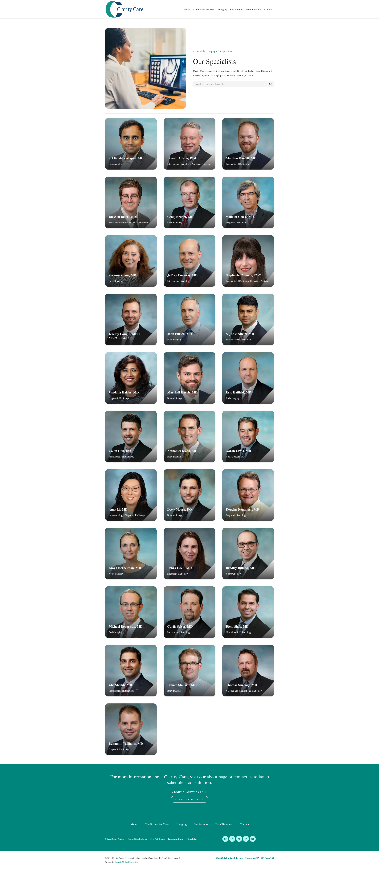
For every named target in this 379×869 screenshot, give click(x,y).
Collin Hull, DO (120, 450)
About (134, 824)
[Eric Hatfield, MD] (248, 378)
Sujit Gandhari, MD (240, 333)
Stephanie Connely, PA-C (243, 275)
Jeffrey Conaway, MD (182, 275)
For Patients (201, 824)
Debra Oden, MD (179, 567)
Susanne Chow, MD (122, 275)
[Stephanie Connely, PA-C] (248, 261)
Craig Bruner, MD (180, 216)
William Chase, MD (240, 216)
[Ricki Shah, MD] (248, 612)
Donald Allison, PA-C (182, 158)
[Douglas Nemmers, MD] (248, 495)
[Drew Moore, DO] (189, 495)
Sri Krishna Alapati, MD (126, 158)
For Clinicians (224, 824)
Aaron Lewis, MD (238, 450)
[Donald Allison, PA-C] (189, 144)
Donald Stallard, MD (182, 684)
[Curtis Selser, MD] (189, 612)
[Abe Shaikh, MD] (131, 670)
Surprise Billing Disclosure (137, 839)
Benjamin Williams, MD (126, 743)
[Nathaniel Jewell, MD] (189, 436)
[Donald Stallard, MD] (189, 670)
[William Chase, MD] (248, 202)
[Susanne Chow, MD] (131, 261)
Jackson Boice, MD (122, 216)
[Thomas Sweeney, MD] (248, 670)
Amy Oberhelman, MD (125, 567)
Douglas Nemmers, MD (242, 509)
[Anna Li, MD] (131, 495)
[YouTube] (253, 839)
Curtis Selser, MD (180, 626)
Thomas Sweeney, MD (241, 684)
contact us (243, 776)
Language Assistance (175, 839)
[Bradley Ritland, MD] (248, 553)
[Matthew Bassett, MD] (248, 144)
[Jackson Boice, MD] (131, 202)
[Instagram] (232, 839)
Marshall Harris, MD (182, 392)
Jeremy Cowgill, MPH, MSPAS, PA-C (125, 335)
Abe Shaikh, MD (120, 684)
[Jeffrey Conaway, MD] (189, 261)
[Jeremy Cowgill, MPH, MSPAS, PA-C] (131, 319)
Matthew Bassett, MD (241, 158)
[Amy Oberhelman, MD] (131, 553)
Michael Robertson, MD (125, 626)
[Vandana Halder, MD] (131, 378)
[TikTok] (246, 839)
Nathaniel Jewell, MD (182, 450)
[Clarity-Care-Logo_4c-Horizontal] (124, 9)
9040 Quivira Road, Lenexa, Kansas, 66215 (237, 858)
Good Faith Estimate (157, 839)
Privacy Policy (192, 839)
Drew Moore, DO (179, 509)
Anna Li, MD (118, 509)
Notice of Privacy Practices (114, 839)
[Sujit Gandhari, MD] (248, 319)
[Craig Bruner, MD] (189, 202)
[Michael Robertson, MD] (131, 612)
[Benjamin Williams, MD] (131, 729)
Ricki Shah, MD (237, 626)
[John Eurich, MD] (189, 319)
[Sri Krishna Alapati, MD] (131, 144)
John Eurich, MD (179, 333)
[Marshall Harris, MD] (189, 378)
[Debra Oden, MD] (189, 553)
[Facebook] (225, 839)
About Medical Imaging (204, 51)
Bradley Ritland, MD (240, 567)
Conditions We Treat (157, 824)
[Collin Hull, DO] (131, 436)
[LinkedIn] (239, 839)
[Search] (270, 84)
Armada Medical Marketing (126, 862)
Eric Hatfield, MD (238, 392)
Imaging (182, 824)
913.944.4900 (267, 858)
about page (217, 776)
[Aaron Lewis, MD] (248, 436)
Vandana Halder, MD (124, 392)
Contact (244, 824)
